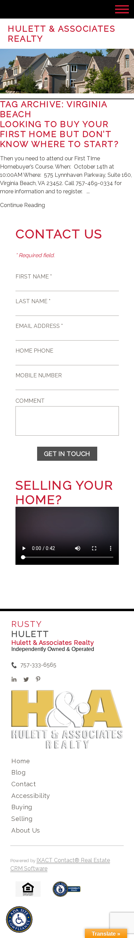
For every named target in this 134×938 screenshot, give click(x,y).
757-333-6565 (38, 665)
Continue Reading (22, 205)
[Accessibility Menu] (19, 919)
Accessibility (30, 795)
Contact (23, 784)
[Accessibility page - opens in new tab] (66, 892)
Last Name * (33, 301)
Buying (21, 807)
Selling (21, 818)
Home (20, 761)
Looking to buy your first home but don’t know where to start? (61, 134)
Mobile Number (38, 375)
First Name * (33, 276)
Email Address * (39, 326)
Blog (18, 772)
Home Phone (34, 350)
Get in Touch (67, 453)
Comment (30, 401)
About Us (25, 830)
